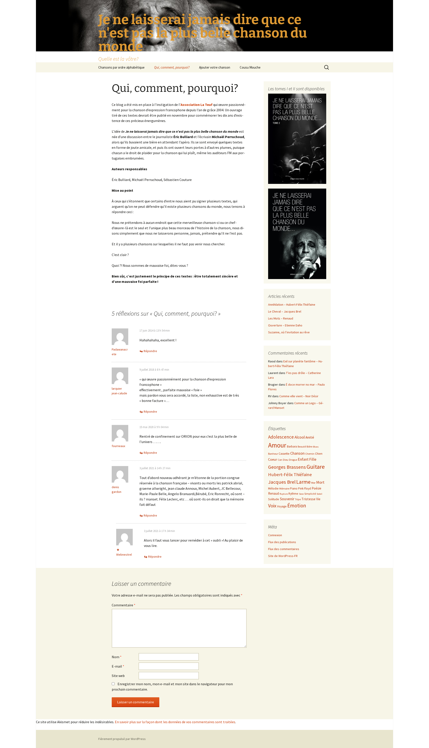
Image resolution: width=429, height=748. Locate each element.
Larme (303, 482)
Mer (313, 482)
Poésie (316, 488)
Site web (118, 675)
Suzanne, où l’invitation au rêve (289, 332)
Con (280, 459)
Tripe (298, 499)
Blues (316, 446)
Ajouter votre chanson (214, 67)
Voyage (282, 506)
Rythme (293, 494)
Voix (272, 506)
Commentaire (123, 605)
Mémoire (284, 488)
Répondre (150, 351)
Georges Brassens (287, 467)
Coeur (272, 459)
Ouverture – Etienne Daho (285, 325)
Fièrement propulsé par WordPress (122, 739)
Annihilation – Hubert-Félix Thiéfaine (291, 305)
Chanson (297, 453)
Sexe (301, 493)
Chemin (309, 453)
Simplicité (310, 493)
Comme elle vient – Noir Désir (298, 396)
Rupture (284, 493)
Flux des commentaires (283, 549)
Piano (293, 488)
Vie (318, 499)
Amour (277, 445)
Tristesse (308, 499)
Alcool (299, 437)
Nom (117, 657)
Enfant (303, 459)
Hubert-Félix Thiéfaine (290, 474)
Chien (318, 454)
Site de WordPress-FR (283, 556)
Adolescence (281, 437)
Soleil (319, 493)
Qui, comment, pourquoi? (171, 67)
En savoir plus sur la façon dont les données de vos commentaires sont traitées (175, 722)
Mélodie (273, 488)
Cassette (284, 454)
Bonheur (273, 453)
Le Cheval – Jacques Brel (284, 311)
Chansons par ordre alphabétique (121, 67)
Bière (309, 446)
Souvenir (287, 498)
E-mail (118, 666)
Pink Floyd (304, 488)
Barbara (292, 446)
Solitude (273, 499)
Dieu (285, 459)
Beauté (302, 446)
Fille (312, 459)
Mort (320, 482)
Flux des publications (282, 542)
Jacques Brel (282, 482)
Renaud (273, 493)
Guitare (316, 466)
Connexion (275, 535)
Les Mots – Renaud (280, 318)
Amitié (309, 437)
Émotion (296, 505)
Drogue (293, 459)
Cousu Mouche (250, 67)
